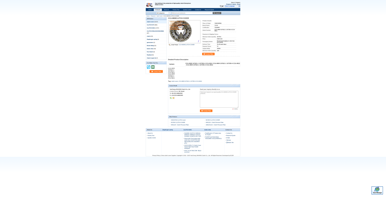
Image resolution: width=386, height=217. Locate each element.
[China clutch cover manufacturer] (150, 4)
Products (157, 9)
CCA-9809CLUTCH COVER (187, 44)
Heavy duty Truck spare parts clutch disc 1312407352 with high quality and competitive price (192, 141)
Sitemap (228, 140)
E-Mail (228, 138)
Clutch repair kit (151, 58)
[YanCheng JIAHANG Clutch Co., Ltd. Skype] (171, 98)
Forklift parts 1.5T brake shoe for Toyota (213, 134)
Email (238, 4)
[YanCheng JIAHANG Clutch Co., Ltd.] (239, 6)
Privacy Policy (156, 155)
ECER (232, 155)
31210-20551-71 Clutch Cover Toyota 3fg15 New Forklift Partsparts (192, 147)
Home (150, 9)
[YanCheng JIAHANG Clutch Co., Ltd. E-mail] (173, 98)
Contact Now (209, 54)
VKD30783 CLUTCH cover (178, 120)
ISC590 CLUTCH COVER (213, 120)
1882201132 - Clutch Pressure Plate (216, 125)
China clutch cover (166, 155)
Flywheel (149, 55)
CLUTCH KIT (150, 25)
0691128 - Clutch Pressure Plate (214, 122)
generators (150, 42)
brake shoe (150, 48)
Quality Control (187, 9)
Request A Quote (231, 4)
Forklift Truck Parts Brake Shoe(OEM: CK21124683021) (213, 137)
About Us (166, 9)
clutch (148, 36)
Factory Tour (176, 9)
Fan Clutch (150, 52)
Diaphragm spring (152, 39)
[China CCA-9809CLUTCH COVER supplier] (184, 32)
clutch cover (159, 16)
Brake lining (150, 45)
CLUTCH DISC (151, 28)
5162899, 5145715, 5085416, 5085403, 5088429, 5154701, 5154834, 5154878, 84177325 (192, 135)
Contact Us (198, 9)
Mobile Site (230, 142)
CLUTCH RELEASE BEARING (155, 31)
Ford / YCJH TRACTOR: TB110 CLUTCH (192, 151)
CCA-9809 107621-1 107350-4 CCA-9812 (190, 81)
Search (218, 13)
